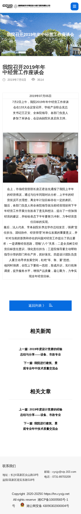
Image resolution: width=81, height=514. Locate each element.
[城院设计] (26, 6)
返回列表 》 (37, 305)
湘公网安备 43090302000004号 (47, 506)
